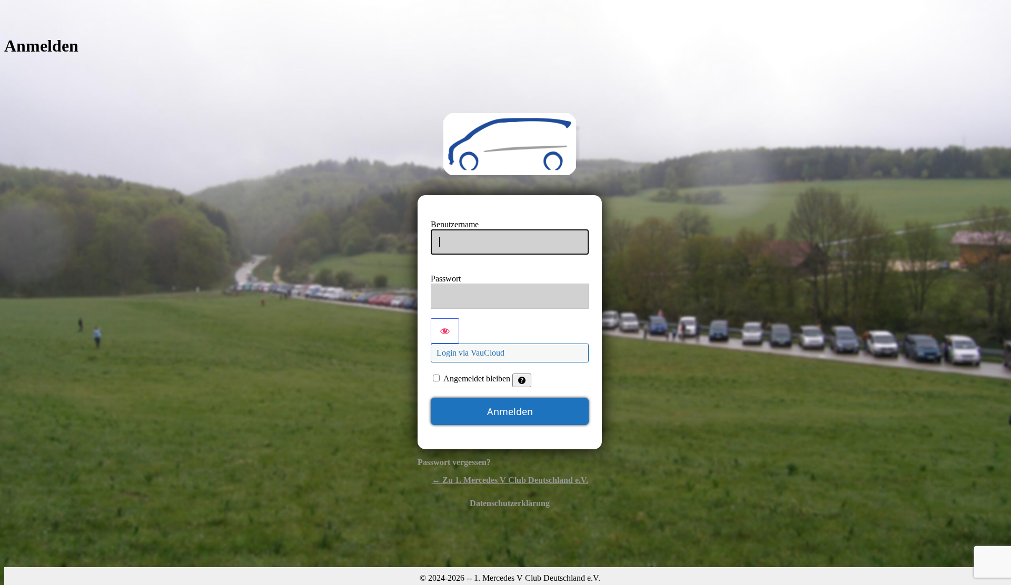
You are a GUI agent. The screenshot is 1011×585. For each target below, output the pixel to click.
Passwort (446, 278)
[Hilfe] (521, 380)
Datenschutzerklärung (510, 503)
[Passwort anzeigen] (445, 331)
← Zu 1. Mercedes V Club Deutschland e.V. (510, 480)
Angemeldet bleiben (476, 378)
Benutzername (455, 224)
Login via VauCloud (470, 352)
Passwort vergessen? (454, 462)
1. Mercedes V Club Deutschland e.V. (509, 144)
